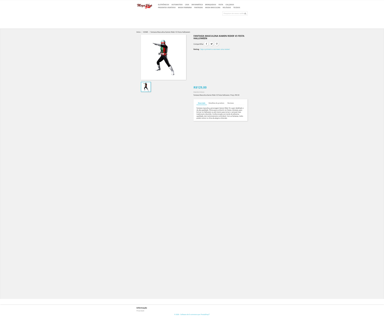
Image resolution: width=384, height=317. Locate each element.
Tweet (212, 44)
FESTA (220, 5)
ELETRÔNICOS (163, 5)
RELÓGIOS (227, 7)
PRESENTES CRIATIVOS (167, 7)
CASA (187, 5)
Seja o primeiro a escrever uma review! (215, 49)
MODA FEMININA (185, 7)
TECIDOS (236, 7)
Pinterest (217, 44)
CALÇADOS (230, 5)
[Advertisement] (192, 22)
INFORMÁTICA (197, 5)
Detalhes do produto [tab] (216, 103)
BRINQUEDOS (210, 5)
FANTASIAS (198, 7)
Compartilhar (206, 44)
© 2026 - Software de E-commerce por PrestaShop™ (192, 314)
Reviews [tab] (231, 103)
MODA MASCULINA (212, 7)
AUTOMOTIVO (177, 5)
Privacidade (140, 311)
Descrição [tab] (201, 103)
